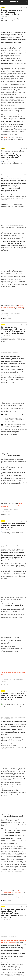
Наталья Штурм (5, 315)
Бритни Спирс (12, 897)
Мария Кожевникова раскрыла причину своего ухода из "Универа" (13, 505)
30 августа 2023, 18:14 (5, 701)
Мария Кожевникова (6, 511)
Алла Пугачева (20, 679)
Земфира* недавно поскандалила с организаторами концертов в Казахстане (13, 940)
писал (5, 137)
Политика (7, 4)
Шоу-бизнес (17, 313)
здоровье (11, 313)
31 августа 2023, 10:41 (5, 529)
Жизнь (21, 4)
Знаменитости (5, 313)
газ (14, 679)
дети (11, 509)
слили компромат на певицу (9, 944)
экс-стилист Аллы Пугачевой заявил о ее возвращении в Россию (13, 672)
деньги (11, 679)
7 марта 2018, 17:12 (5, 16)
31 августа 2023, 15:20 (5, 159)
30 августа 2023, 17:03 (5, 919)
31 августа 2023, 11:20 (5, 335)
